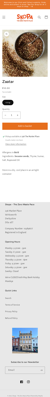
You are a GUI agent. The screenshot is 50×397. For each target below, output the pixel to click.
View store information (15, 144)
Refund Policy (11, 318)
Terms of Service (12, 305)
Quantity (6, 109)
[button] (4, 17)
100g (8, 102)
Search (8, 298)
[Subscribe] (41, 370)
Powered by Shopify (37, 395)
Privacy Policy (11, 312)
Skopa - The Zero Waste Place (21, 395)
